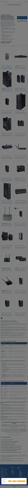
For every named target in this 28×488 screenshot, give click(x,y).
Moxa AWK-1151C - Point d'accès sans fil (20, 155)
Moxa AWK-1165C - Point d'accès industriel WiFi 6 (20, 313)
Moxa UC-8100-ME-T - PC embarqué (19, 245)
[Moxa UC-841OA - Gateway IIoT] (7, 146)
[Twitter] (12, 486)
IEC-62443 (13, 332)
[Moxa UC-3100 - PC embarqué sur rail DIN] (7, 169)
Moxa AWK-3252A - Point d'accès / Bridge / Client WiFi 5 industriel (7, 290)
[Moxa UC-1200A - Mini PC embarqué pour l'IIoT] (7, 191)
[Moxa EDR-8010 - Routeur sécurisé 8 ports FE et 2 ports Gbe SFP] (7, 79)
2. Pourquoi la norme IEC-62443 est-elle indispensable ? (10, 441)
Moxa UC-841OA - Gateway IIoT (5, 155)
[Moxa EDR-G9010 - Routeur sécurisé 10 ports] (7, 124)
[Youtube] (14, 486)
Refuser (10, 481)
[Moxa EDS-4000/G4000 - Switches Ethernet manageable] (21, 56)
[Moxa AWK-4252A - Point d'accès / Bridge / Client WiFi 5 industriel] (7, 213)
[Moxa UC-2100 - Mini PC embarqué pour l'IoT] (7, 236)
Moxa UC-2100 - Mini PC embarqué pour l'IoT (7, 245)
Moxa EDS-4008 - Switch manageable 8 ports (20, 200)
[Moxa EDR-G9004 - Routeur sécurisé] (21, 101)
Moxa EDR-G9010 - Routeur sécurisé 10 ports (7, 133)
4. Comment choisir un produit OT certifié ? (8, 444)
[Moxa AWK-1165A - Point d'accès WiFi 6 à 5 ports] (7, 303)
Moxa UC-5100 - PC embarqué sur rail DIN (20, 133)
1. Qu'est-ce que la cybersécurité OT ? (7, 439)
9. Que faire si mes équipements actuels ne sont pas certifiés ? (11, 452)
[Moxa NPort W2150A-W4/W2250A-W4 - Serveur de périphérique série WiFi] (7, 258)
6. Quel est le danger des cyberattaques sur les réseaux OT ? (10, 447)
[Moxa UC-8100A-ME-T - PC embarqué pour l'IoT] (21, 213)
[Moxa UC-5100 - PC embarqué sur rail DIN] (21, 124)
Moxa (24, 405)
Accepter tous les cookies (21, 481)
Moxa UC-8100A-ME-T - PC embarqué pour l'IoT (20, 223)
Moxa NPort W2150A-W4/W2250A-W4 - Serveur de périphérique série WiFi (6, 268)
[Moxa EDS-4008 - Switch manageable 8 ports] (21, 191)
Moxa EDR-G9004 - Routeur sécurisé (19, 110)
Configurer (14, 481)
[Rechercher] (26, 1)
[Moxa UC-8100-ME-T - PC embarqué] (21, 236)
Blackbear (2, 406)
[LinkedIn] (15, 486)
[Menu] (24, 1)
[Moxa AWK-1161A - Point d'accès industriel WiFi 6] (21, 281)
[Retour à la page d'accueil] (4, 1)
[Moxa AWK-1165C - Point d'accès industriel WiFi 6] (21, 303)
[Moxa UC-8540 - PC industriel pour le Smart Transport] (21, 169)
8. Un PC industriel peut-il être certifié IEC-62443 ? (9, 450)
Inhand (6, 406)
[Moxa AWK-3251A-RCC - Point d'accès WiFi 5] (7, 101)
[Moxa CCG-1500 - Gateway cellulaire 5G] (7, 56)
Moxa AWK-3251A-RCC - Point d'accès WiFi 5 (7, 110)
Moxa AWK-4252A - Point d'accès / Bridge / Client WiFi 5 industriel (7, 223)
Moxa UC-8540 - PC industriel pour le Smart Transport (20, 178)
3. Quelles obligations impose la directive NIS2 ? (9, 442)
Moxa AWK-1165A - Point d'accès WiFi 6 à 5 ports (7, 313)
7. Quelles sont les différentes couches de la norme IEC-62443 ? (11, 449)
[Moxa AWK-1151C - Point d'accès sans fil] (21, 146)
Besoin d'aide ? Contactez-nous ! (22, 18)
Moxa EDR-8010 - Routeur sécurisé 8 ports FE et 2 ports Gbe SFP (7, 88)
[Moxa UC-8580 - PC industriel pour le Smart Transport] (21, 258)
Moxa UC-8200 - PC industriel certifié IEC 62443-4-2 (20, 88)
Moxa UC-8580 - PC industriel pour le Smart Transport (20, 268)
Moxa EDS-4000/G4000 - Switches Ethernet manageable (20, 66)
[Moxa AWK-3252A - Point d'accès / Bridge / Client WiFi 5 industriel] (7, 281)
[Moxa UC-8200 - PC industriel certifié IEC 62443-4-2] (21, 79)
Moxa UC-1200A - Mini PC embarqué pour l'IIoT (7, 201)
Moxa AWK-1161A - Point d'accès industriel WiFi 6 (20, 290)
